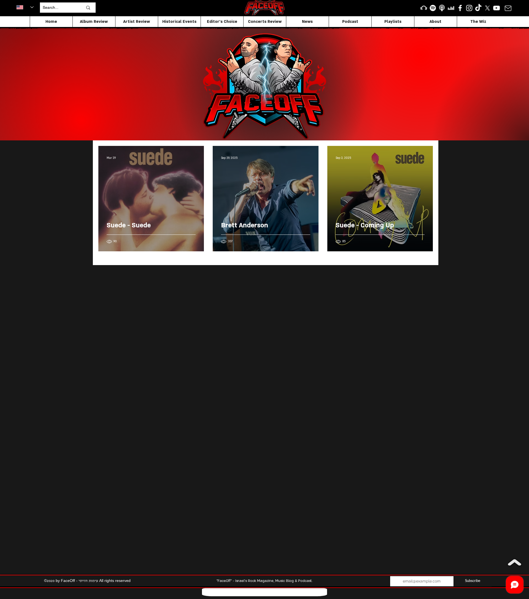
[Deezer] (451, 8)
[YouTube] (496, 8)
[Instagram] (469, 8)
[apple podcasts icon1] (442, 8)
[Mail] (508, 8)
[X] (487, 8)
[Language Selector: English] (25, 7)
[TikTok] (478, 8)
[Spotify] (433, 8)
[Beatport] (424, 8)
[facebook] (460, 8)
